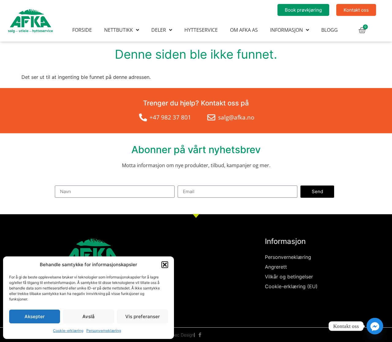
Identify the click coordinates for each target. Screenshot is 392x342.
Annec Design (180, 334)
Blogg (329, 30)
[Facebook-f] (200, 335)
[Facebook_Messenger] (375, 326)
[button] (165, 265)
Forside (82, 30)
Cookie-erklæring (68, 330)
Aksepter (34, 316)
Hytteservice (201, 30)
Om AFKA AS (244, 30)
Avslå (88, 316)
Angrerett (276, 267)
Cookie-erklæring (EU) (291, 286)
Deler (158, 30)
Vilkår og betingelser (289, 277)
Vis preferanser (142, 316)
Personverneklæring (103, 330)
